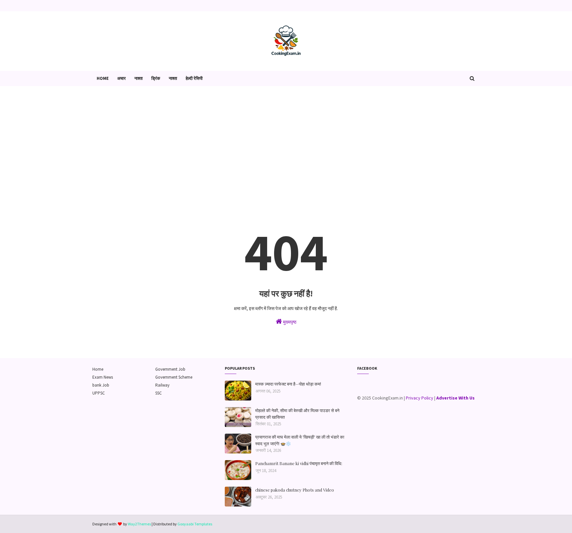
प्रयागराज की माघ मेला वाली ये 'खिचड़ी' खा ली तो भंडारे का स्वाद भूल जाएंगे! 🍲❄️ (299, 440)
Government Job (170, 369)
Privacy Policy (419, 398)
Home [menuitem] (103, 78)
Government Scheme (173, 377)
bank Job (100, 385)
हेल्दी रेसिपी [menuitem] (194, 78)
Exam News (102, 377)
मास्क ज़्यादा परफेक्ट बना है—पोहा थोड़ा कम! (288, 384)
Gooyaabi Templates (194, 523)
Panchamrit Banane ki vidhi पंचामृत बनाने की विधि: (298, 463)
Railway (162, 385)
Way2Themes (139, 523)
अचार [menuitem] (121, 78)
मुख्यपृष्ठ (289, 322)
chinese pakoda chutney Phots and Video (294, 490)
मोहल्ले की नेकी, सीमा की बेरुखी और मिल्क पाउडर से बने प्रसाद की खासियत (297, 413)
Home (97, 369)
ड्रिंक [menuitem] (155, 78)
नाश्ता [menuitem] (138, 78)
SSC (158, 393)
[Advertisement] (286, 142)
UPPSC (98, 393)
